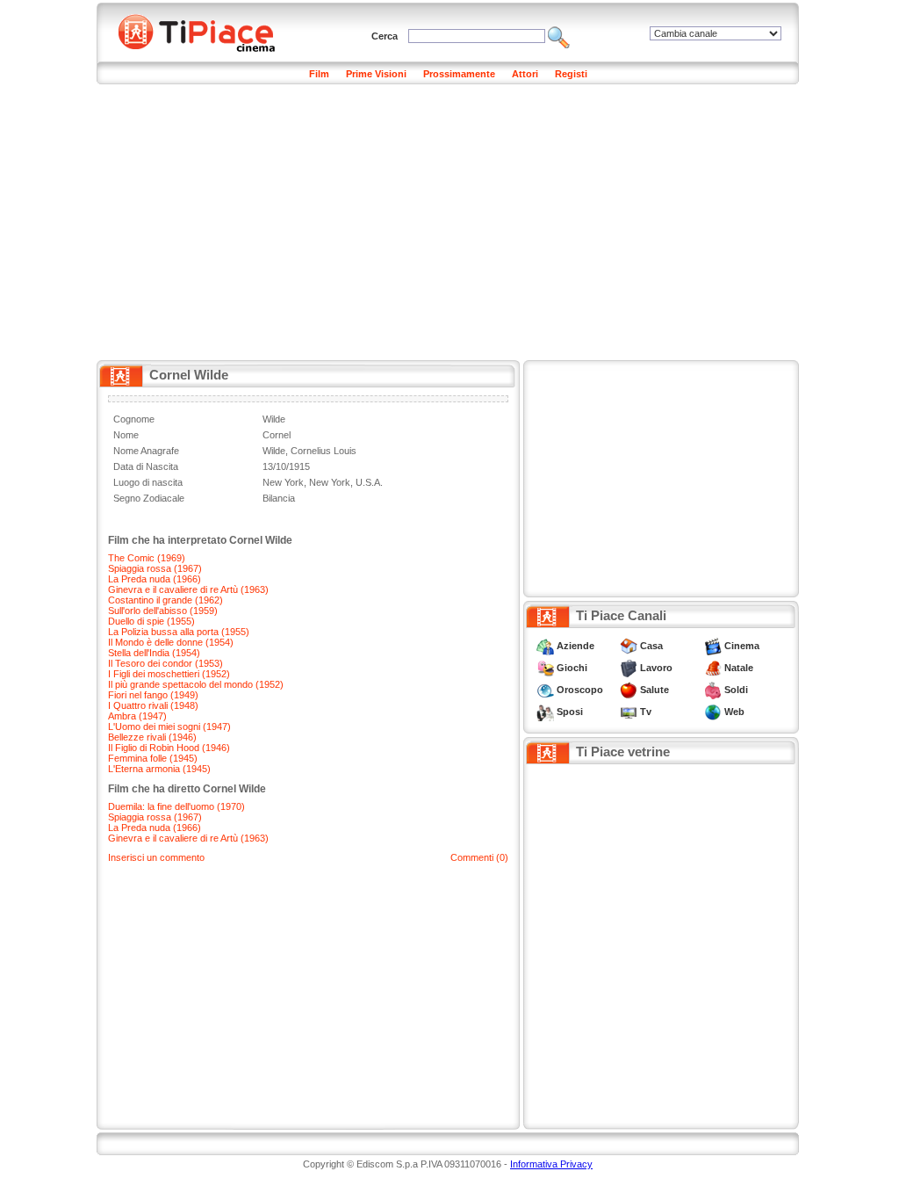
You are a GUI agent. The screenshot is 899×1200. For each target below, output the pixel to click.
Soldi (736, 689)
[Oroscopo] (545, 689)
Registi (571, 74)
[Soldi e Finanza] (713, 689)
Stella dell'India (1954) (154, 652)
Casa (651, 645)
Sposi (570, 711)
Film (319, 74)
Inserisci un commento (156, 857)
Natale (738, 667)
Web (734, 711)
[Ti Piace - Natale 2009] (713, 667)
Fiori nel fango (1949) (153, 695)
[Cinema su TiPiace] (713, 645)
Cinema (741, 645)
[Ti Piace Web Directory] (713, 711)
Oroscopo (580, 689)
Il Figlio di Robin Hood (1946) (169, 747)
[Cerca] (559, 36)
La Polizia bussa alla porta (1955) (178, 631)
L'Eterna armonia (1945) (159, 768)
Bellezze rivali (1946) (152, 737)
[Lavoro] (628, 667)
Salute (654, 689)
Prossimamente (459, 74)
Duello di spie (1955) (151, 621)
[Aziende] (545, 645)
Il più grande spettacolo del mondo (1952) (196, 684)
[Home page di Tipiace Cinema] (206, 30)
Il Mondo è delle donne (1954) (171, 642)
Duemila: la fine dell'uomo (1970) (176, 806)
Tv (645, 711)
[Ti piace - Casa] (628, 645)
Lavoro (656, 667)
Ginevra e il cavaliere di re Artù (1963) (188, 589)
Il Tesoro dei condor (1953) (165, 663)
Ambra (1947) (137, 716)
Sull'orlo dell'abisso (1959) (163, 610)
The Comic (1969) (146, 558)
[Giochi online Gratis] (545, 667)
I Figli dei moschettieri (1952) (169, 674)
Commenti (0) (479, 857)
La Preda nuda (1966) (154, 579)
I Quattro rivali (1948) (153, 705)
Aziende (575, 645)
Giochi (572, 667)
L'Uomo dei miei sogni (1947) (169, 726)
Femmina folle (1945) (153, 758)
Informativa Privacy (551, 1164)
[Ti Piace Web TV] (628, 711)
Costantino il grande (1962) (165, 600)
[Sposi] (545, 711)
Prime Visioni (376, 74)
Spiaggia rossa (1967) (155, 568)
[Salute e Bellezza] (628, 689)
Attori (525, 74)
